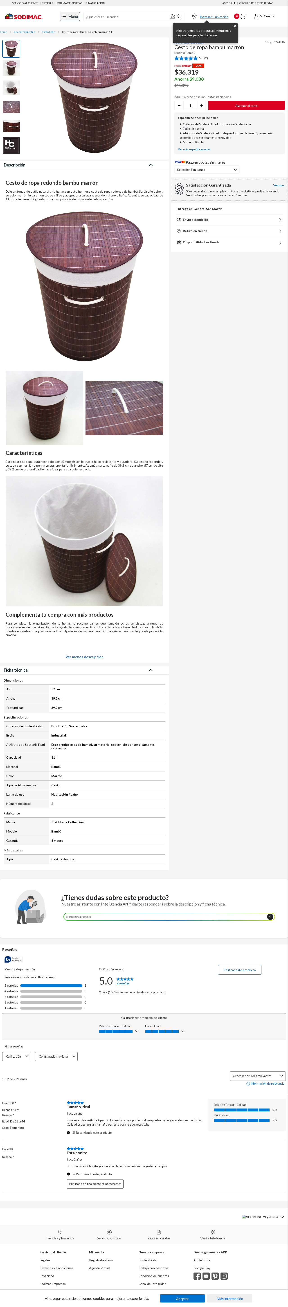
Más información (230, 1298)
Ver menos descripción (84, 657)
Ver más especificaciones (194, 149)
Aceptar (182, 1298)
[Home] (24, 22)
